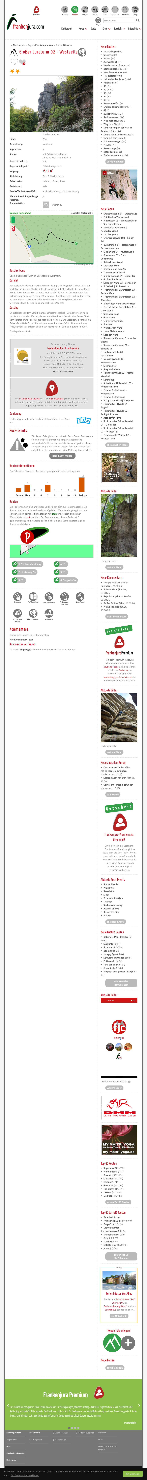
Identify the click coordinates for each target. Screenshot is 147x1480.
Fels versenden (49, 602)
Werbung (102, 1432)
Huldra (107, 58)
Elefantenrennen (112, 155)
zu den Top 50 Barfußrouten (121, 1256)
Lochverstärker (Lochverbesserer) (110, 1229)
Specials (118, 28)
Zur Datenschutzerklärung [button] (25, 1475)
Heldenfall (109, 82)
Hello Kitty (109, 1189)
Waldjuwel (109, 887)
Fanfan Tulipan (111, 603)
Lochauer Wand (111, 265)
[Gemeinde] (125, 9)
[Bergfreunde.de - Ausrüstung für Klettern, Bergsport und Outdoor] (119, 199)
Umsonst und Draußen (115, 269)
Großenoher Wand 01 (114, 279)
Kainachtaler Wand (113, 262)
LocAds (74, 405)
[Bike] (105, 9)
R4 (105, 96)
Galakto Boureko (112, 1245)
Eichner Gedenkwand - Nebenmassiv (114, 391)
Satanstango (110, 148)
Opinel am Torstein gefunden (118, 784)
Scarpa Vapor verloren (115, 777)
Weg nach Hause (112, 120)
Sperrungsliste (35, 1439)
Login (8, 1446)
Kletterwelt (66, 28)
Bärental (67, 45)
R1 (105, 86)
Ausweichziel (110, 62)
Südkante (108, 944)
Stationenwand (111, 314)
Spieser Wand (111, 589)
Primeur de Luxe (112, 1220)
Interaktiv (133, 28)
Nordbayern (19, 45)
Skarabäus (109, 891)
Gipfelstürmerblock (113, 321)
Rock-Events (34, 1432)
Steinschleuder (111, 884)
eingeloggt (25, 649)
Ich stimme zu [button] (133, 1474)
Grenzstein (109, 317)
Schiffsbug (109, 379)
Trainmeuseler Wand (114, 272)
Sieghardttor (110, 366)
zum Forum (113, 794)
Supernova (109, 1168)
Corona (107, 1182)
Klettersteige (60, 1439)
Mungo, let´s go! (112, 582)
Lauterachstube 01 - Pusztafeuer (113, 353)
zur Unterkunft (119, 1316)
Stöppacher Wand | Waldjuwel (119, 400)
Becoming (109, 1175)
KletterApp (11, 1460)
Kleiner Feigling (111, 912)
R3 (105, 93)
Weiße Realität (111, 606)
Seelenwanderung (113, 905)
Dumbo (107, 1241)
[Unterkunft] (115, 9)
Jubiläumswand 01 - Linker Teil (120, 276)
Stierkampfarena (112, 224)
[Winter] (94, 9)
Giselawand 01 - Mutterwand (119, 251)
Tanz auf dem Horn (113, 138)
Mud (122, 603)
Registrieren (11, 1439)
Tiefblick (108, 901)
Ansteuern (49, 619)
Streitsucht (109, 947)
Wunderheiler (111, 1171)
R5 (105, 100)
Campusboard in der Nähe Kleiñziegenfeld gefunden (115, 769)
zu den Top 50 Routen (118, 1202)
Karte (93, 28)
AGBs (100, 1439)
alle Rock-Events (115, 921)
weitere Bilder (114, 567)
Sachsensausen (111, 117)
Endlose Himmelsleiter (115, 107)
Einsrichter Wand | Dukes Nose (119, 303)
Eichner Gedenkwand (114, 397)
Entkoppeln (109, 961)
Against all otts (111, 908)
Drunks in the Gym (113, 898)
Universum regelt (112, 141)
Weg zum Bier (111, 124)
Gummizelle (110, 968)
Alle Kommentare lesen (21, 639)
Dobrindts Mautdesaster (116, 937)
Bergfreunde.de (61, 1432)
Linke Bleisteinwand (114, 331)
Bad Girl (108, 950)
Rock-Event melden (62, 455)
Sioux (106, 894)
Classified (108, 1178)
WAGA (127, 596)
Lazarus (108, 1192)
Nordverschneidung (31, 564)
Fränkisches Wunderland (116, 217)
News (81, 28)
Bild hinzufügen (33, 619)
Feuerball (108, 1217)
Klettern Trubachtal (86, 1432)
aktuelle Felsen (115, 1367)
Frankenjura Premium (15, 1453)
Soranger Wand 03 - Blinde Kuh (120, 283)
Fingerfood (109, 1224)
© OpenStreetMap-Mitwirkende (83, 265)
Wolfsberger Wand (113, 327)
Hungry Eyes (110, 954)
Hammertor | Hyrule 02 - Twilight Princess (115, 412)
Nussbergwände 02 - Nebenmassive (113, 360)
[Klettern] (74, 9)
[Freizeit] (84, 9)
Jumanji (107, 1248)
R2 (105, 89)
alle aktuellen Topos (117, 445)
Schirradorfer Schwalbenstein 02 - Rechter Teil (117, 429)
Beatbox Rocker (112, 68)
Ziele (105, 28)
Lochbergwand (111, 234)
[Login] (98, 22)
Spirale (107, 915)
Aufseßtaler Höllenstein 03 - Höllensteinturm (117, 384)
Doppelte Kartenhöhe (82, 213)
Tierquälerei (110, 75)
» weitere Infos (130, 1423)
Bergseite (68, 580)
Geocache (108, 1185)
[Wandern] (64, 9)
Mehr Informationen (63, 371)
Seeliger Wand (111, 334)
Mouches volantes (113, 72)
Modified (108, 1195)
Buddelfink (109, 113)
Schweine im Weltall (114, 957)
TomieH (122, 589)
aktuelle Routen (115, 161)
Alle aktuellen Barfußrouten (121, 983)
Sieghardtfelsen (112, 369)
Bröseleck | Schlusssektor (117, 286)
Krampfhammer (111, 1234)
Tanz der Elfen (111, 964)
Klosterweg (26, 572)
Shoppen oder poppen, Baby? (118, 971)
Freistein (108, 324)
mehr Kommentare (116, 616)
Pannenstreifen (111, 103)
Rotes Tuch (109, 152)
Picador (107, 145)
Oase (106, 1238)
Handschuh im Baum (114, 65)
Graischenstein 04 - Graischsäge (120, 213)
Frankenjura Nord (44, 45)
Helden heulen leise (114, 79)
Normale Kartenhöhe (20, 213)
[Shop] (135, 9)
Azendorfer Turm (112, 417)
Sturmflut (109, 55)
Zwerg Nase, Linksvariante (117, 134)
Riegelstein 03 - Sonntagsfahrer (120, 220)
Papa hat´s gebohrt (113, 596)
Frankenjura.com (13, 1432)
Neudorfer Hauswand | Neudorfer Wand (114, 229)
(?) (22, 580)
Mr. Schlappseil (111, 51)
